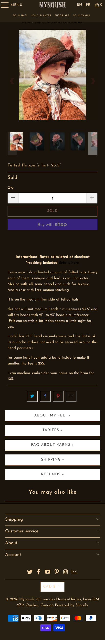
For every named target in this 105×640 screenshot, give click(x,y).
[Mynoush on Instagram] (65, 572)
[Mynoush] (52, 5)
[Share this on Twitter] (32, 396)
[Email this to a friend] (71, 396)
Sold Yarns (81, 15)
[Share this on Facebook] (45, 396)
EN (79, 5)
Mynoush (26, 599)
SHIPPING (51, 460)
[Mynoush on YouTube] (48, 572)
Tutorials (62, 15)
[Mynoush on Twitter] (29, 572)
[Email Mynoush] (74, 572)
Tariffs (50, 430)
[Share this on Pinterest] (58, 396)
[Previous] (12, 81)
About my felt (50, 415)
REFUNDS (51, 474)
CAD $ (49, 587)
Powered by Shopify (71, 605)
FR (88, 5)
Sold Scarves (41, 15)
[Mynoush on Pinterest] (57, 572)
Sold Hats (20, 15)
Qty (10, 187)
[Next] (93, 81)
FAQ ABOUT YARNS (51, 445)
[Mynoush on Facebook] (38, 572)
